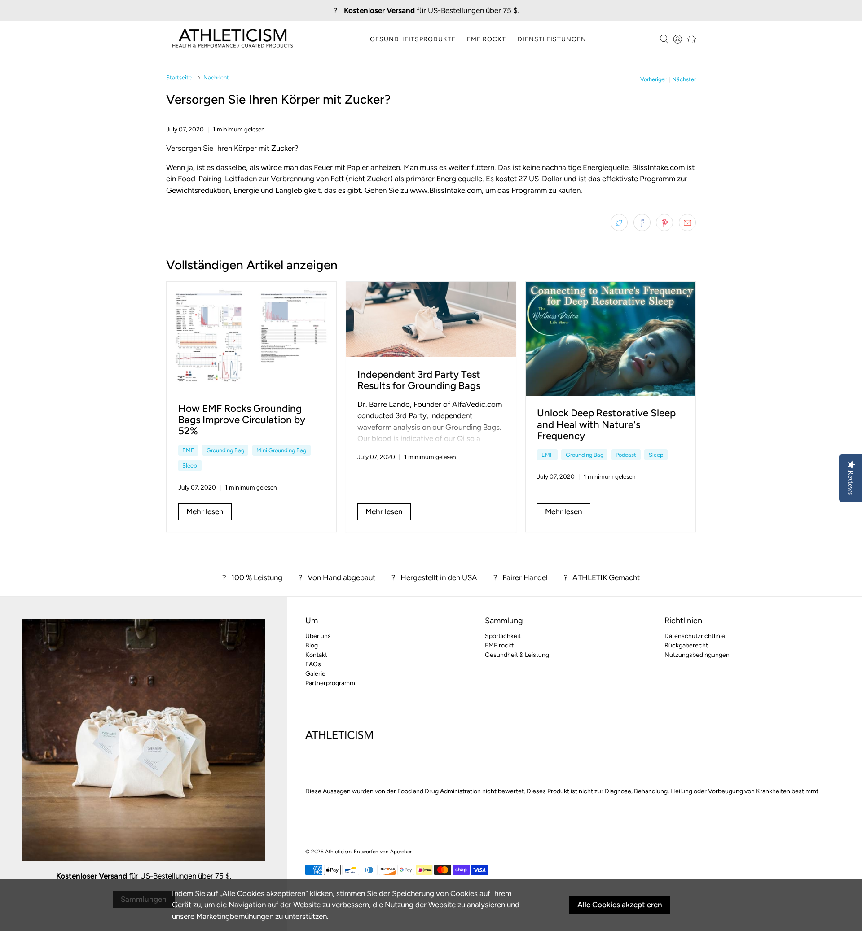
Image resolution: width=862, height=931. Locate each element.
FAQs (313, 664)
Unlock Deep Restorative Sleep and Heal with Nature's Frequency (606, 424)
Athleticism (338, 851)
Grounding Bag (225, 450)
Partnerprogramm (330, 683)
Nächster (684, 80)
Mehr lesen (205, 511)
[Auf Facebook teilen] (642, 222)
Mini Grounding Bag (281, 450)
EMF (188, 450)
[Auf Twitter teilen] (619, 222)
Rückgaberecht (686, 645)
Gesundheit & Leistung (517, 655)
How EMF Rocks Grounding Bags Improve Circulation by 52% (241, 419)
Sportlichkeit (503, 636)
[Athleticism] (232, 39)
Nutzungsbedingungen (697, 655)
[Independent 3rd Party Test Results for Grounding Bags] (431, 319)
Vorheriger (653, 80)
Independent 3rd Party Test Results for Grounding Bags (418, 380)
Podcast (626, 454)
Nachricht (216, 78)
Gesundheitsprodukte (413, 39)
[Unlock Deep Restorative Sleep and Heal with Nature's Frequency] (610, 339)
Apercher (401, 851)
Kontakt (316, 655)
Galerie (315, 673)
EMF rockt (486, 39)
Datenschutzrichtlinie (694, 636)
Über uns (318, 636)
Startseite (179, 78)
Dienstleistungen (552, 39)
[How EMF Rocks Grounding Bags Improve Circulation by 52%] (251, 337)
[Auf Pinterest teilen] (664, 222)
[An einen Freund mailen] (687, 222)
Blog (311, 645)
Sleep (189, 465)
